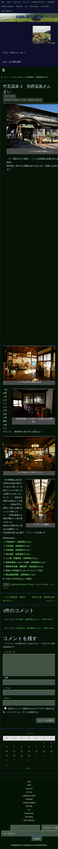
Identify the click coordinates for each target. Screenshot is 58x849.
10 (7, 751)
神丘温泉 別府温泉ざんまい (18, 554)
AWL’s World (6, 11)
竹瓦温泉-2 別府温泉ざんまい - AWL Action (34, 628)
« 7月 (28, 769)
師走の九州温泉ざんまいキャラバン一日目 (24, 570)
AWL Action (29, 17)
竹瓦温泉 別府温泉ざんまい (18, 546)
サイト (7, 698)
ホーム (6, 77)
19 (22, 756)
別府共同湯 (14, 584)
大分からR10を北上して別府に (19, 579)
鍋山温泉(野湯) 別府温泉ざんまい (21, 575)
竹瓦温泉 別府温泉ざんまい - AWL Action (33, 619)
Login (53, 43)
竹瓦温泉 (30, 584)
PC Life (26, 2)
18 (14, 756)
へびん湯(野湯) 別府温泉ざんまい (14, 599)
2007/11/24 (9, 96)
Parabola (28, 845)
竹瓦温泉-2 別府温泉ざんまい (19, 542)
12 (22, 751)
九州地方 (37, 100)
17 (7, 756)
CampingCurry (38, 2)
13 (29, 751)
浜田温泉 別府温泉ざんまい (18, 550)
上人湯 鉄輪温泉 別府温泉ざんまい (22, 558)
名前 (6, 678)
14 (36, 751)
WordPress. (41, 845)
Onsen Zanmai (7, 6)
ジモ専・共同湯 (26, 100)
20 (29, 756)
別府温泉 (22, 584)
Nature (19, 6)
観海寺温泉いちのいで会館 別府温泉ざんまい (26, 562)
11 (14, 751)
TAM (2, 2)
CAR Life (17, 2)
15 (44, 751)
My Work (45, 6)
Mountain (34, 6)
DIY (26, 6)
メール (7, 688)
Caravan (51, 2)
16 (51, 751)
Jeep (9, 2)
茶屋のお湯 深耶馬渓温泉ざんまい (43, 599)
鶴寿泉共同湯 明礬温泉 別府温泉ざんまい (25, 567)
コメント (9, 652)
